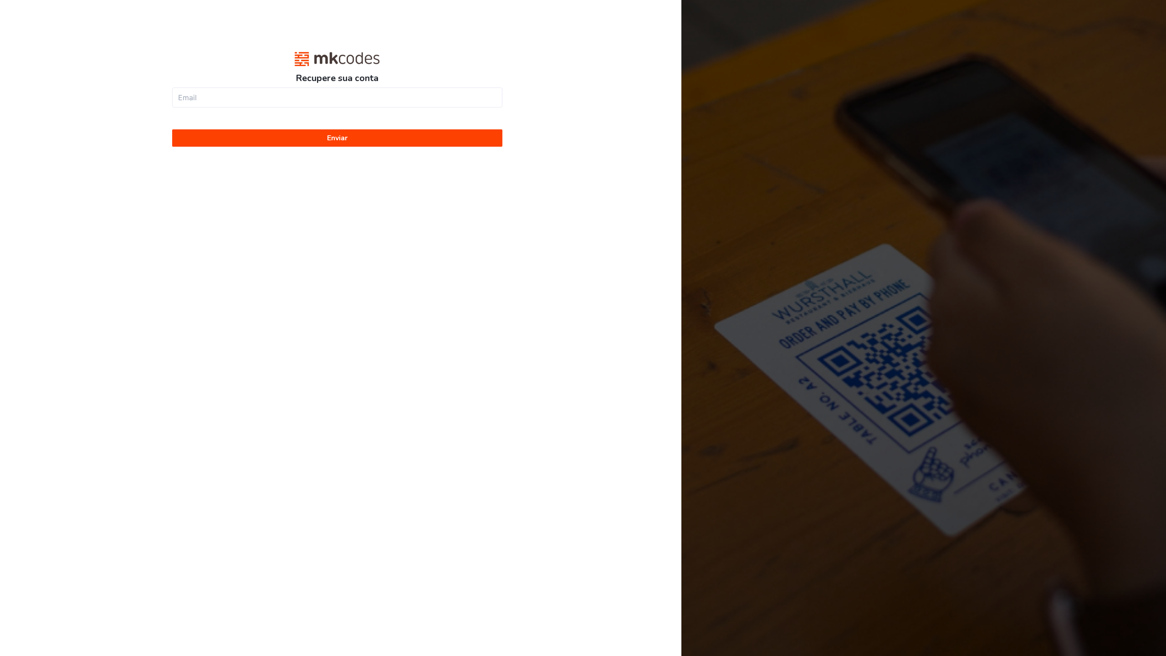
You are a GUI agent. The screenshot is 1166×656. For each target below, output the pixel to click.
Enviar (337, 138)
